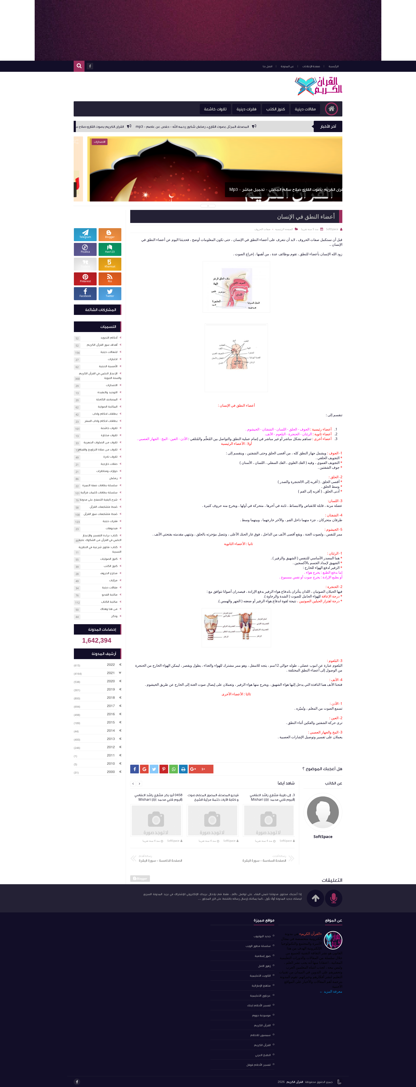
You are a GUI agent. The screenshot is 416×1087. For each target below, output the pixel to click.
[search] (79, 66)
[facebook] (77, 1082)
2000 (111, 771)
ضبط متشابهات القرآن (103, 507)
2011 (111, 755)
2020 (111, 681)
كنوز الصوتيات (108, 559)
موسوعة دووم (261, 1015)
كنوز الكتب (275, 109)
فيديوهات (111, 528)
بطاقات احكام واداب (105, 414)
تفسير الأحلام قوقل (258, 1065)
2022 (111, 664)
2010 (111, 763)
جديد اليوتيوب (262, 936)
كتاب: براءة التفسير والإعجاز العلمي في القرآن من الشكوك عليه (100, 537)
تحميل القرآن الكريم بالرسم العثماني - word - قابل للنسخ (282, 189)
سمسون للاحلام (260, 1035)
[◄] (120, 665)
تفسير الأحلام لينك (259, 1005)
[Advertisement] (208, 30)
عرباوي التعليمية (260, 995)
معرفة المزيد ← (330, 991)
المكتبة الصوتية (107, 406)
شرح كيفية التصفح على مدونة (98, 500)
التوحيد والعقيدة (107, 392)
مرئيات (113, 580)
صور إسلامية (263, 956)
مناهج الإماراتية (261, 986)
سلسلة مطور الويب (258, 946)
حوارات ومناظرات (106, 471)
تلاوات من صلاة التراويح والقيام (97, 449)
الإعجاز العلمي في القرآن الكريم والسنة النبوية (100, 375)
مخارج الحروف (108, 573)
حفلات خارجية (109, 464)
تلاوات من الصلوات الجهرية (100, 442)
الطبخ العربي (263, 1055)
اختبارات (112, 359)
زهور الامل (264, 966)
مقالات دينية (305, 109)
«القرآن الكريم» (310, 933)
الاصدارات (111, 385)
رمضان (113, 478)
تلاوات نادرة (110, 457)
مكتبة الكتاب (109, 602)
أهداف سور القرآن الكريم (102, 345)
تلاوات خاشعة (215, 109)
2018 (111, 697)
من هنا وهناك (108, 609)
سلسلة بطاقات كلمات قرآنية (99, 492)
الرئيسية (333, 66)
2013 (111, 739)
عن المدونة (287, 66)
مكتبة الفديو (109, 595)
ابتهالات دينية (109, 352)
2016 (111, 714)
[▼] (120, 673)
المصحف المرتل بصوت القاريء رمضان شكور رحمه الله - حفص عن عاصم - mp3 (268, 126)
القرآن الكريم (262, 1025)
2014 (111, 730)
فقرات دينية (246, 109)
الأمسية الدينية (108, 366)
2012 (111, 747)
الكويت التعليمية (260, 976)
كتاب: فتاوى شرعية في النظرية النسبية (100, 549)
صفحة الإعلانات (311, 66)
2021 (111, 673)
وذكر (114, 616)
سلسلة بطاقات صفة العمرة (99, 485)
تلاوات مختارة (109, 435)
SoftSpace (286, 841)
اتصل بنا (267, 66)
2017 (111, 706)
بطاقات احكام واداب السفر (100, 421)
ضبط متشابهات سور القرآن (100, 514)
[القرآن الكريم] (318, 94)
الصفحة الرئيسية (284, 229)
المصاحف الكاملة (106, 399)
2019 (111, 689)
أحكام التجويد (109, 338)
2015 (111, 722)
